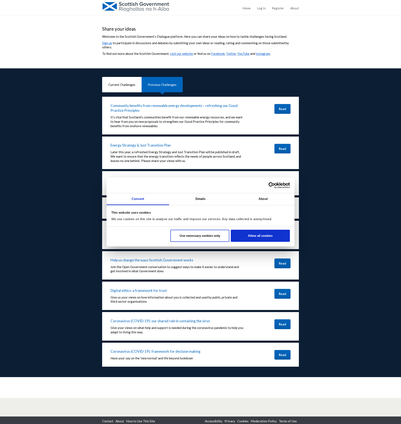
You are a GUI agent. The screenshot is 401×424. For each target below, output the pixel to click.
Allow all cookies (260, 235)
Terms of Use (288, 421)
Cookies (243, 421)
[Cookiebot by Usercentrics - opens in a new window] (271, 185)
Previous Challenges (162, 85)
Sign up (107, 43)
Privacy (230, 421)
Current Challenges (121, 85)
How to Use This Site (140, 421)
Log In (261, 8)
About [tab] (263, 199)
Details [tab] (200, 199)
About (294, 8)
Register (278, 8)
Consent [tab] (138, 199)
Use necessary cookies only (200, 235)
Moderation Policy (264, 421)
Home (246, 8)
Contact (107, 421)
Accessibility (213, 421)
